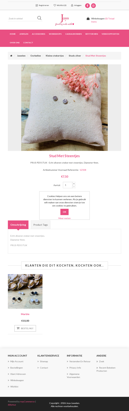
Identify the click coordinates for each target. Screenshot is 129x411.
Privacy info (75, 367)
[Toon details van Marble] (25, 291)
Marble (25, 313)
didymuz (12, 404)
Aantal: (57, 185)
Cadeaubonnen (73, 34)
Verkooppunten (110, 34)
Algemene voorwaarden (73, 375)
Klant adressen (18, 374)
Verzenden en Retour (79, 361)
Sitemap (44, 361)
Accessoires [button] (38, 34)
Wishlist (14, 386)
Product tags (40, 224)
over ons (15, 42)
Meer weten (65, 218)
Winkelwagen (17, 380)
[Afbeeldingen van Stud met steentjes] (64, 107)
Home (13, 34)
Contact (28, 42)
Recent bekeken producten (105, 369)
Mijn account (16, 361)
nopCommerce (27, 401)
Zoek (101, 361)
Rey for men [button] (91, 34)
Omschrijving (18, 224)
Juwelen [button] (23, 34)
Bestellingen (16, 367)
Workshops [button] (55, 34)
